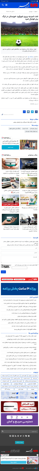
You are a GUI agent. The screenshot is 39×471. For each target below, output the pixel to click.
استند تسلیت (26, 378)
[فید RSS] (15, 436)
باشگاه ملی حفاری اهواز (14, 128)
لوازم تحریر (23, 376)
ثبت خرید (10, 147)
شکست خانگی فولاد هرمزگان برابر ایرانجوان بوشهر (24, 122)
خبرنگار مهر (30, 57)
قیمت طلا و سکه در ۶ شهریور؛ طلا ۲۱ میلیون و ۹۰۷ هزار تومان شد (21, 336)
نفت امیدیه (25, 128)
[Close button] (38, 455)
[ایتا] (10, 436)
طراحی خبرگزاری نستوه (30, 468)
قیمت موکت (5, 376)
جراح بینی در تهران (33, 376)
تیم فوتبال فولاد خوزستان (31, 131)
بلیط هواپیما (6, 384)
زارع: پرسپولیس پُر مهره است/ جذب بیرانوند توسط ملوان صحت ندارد (20, 362)
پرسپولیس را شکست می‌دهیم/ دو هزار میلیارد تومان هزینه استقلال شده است (19, 343)
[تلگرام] (29, 436)
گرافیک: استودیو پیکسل (17, 468)
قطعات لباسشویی (32, 384)
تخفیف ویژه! (14, 462)
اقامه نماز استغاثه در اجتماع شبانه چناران (27, 316)
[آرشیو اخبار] (13, 436)
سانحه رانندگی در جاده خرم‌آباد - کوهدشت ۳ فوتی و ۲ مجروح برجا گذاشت (19, 365)
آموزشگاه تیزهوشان (18, 384)
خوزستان (30, 11)
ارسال (3, 272)
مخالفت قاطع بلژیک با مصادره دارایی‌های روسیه (25, 329)
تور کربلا (35, 378)
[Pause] (22, 148)
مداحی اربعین (17, 378)
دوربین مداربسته (6, 378)
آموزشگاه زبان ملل (21, 386)
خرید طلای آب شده (14, 376)
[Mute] (24, 148)
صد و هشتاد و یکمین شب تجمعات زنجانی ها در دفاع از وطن (22, 323)
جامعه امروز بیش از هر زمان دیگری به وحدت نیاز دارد (24, 326)
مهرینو (32, 389)
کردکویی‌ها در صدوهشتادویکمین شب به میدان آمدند (24, 313)
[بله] (26, 436)
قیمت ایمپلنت (5, 381)
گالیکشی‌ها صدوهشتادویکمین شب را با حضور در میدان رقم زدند (21, 310)
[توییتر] (21, 436)
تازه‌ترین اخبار (34, 297)
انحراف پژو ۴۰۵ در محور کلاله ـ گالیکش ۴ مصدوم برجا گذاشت (22, 307)
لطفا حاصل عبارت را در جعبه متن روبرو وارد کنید (26, 265)
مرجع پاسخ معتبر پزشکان (31, 381)
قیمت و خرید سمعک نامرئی (8, 386)
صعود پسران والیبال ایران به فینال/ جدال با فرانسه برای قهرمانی (21, 339)
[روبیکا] (18, 436)
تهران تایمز (20, 389)
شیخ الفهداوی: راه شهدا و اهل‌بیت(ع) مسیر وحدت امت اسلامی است (20, 303)
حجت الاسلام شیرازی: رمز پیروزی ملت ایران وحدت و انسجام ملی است (19, 300)
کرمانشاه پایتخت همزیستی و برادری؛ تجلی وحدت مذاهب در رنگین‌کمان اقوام (19, 348)
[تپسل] (2, 138)
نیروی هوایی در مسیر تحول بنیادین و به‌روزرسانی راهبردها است (21, 352)
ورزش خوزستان (33, 128)
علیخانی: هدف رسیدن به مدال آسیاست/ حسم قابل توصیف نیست (20, 359)
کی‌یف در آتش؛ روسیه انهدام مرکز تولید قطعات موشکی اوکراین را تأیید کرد (19, 320)
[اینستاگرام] (23, 436)
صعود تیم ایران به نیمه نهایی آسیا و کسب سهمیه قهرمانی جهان (21, 369)
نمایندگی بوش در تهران (32, 386)
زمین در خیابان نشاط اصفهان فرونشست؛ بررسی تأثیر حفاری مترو (21, 356)
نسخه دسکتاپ (19, 442)
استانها (36, 11)
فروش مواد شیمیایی (17, 381)
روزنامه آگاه (7, 389)
